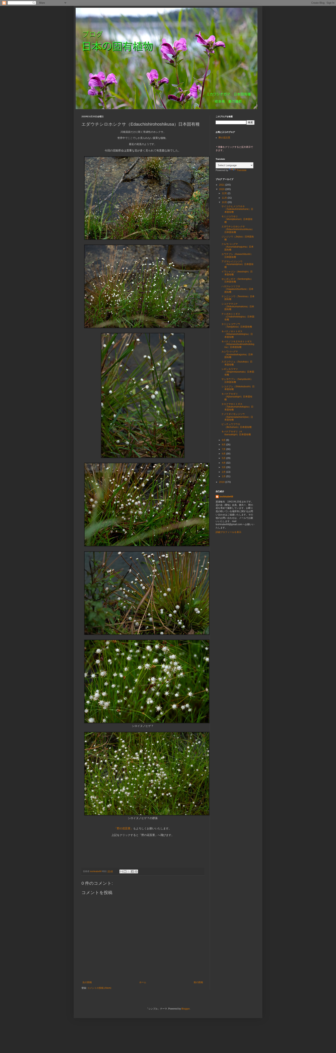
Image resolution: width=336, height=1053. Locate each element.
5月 (224, 458)
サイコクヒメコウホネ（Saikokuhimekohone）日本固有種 (237, 209)
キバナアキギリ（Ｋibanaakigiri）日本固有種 (236, 433)
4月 (224, 462)
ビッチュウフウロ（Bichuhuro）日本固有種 (236, 425)
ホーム (142, 982)
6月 (224, 453)
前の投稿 (198, 982)
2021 (222, 184)
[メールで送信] (121, 871)
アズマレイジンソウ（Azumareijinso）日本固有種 (237, 264)
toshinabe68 (226, 496)
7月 (224, 449)
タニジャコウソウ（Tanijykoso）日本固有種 (236, 325)
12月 (225, 193)
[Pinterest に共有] (136, 871)
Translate (242, 170)
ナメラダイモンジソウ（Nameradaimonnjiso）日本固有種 (237, 417)
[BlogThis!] (125, 871)
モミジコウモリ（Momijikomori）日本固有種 (237, 219)
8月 (224, 444)
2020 (222, 189)
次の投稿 (87, 982)
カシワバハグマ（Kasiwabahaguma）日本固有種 (237, 354)
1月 (224, 476)
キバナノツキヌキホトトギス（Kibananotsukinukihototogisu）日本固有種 (237, 344)
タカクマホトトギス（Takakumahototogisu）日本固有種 (237, 407)
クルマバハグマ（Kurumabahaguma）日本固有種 (237, 247)
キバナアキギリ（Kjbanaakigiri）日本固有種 (236, 397)
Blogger (185, 1008)
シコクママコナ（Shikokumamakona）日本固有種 (237, 306)
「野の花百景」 (123, 828)
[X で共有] (129, 871)
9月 (224, 440)
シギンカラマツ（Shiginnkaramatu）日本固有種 (237, 372)
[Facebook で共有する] (132, 871)
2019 (222, 482)
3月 (224, 467)
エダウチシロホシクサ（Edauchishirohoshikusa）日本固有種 (237, 229)
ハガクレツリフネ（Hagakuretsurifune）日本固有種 (237, 289)
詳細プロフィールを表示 (228, 532)
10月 (225, 202)
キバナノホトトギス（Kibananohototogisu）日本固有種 (237, 334)
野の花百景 (224, 137)
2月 (224, 472)
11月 (225, 197)
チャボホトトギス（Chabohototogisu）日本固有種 (237, 317)
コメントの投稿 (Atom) (99, 988)
